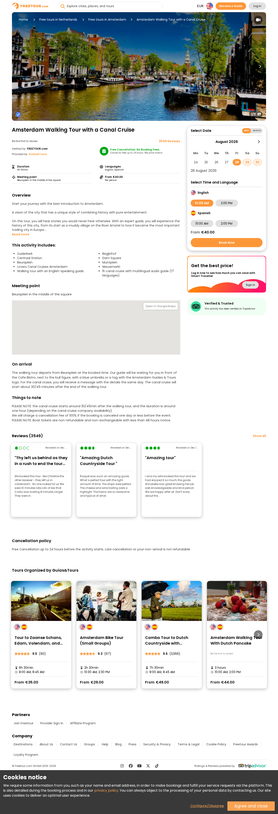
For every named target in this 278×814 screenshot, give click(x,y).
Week (246, 130)
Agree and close (251, 806)
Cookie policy (216, 744)
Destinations (23, 744)
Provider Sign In (51, 723)
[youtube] (139, 765)
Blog (118, 744)
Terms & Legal (188, 744)
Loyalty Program (26, 755)
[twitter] (148, 765)
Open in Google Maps (161, 306)
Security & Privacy (157, 744)
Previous (18, 66)
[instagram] (122, 765)
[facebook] (130, 765)
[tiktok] (156, 765)
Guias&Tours (38, 154)
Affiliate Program (83, 723)
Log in (257, 6)
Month (257, 130)
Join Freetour (23, 723)
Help (105, 744)
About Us (46, 744)
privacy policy (106, 790)
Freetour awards (245, 744)
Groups (89, 744)
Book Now (227, 242)
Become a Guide (230, 6)
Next (259, 66)
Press (132, 744)
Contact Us (68, 744)
